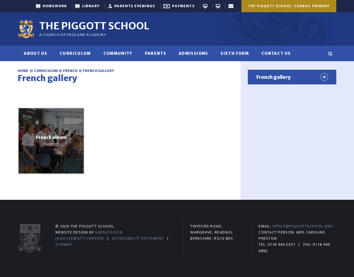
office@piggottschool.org (302, 226)
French (70, 71)
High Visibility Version (79, 238)
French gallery (98, 71)
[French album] (51, 141)
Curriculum (46, 71)
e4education (109, 232)
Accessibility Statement (138, 238)
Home (23, 71)
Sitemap (63, 244)
